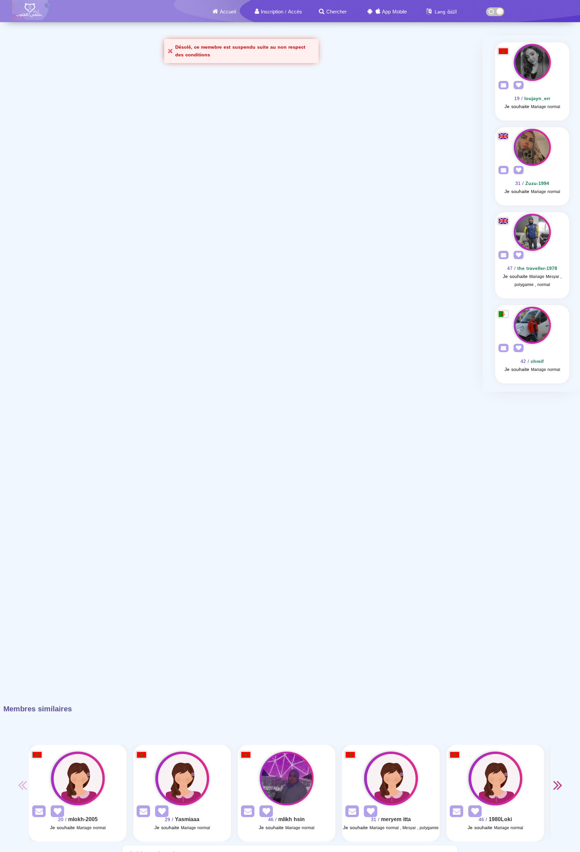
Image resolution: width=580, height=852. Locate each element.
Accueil (228, 11)
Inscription (272, 11)
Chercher (336, 11)
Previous (22, 784)
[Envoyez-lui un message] (502, 85)
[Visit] (532, 62)
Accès (295, 11)
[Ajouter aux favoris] (517, 85)
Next (558, 784)
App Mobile (394, 11)
